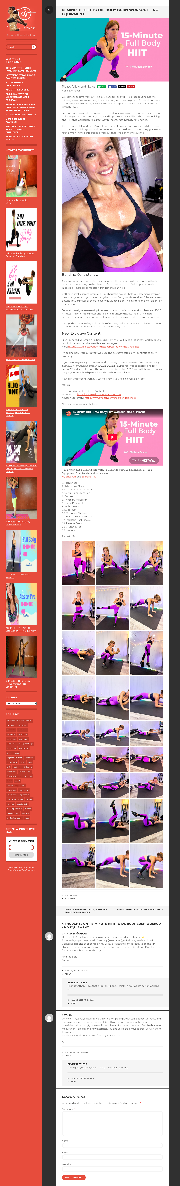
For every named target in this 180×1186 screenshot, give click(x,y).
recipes (29, 799)
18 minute (23, 734)
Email (65, 1152)
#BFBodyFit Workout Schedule (19, 720)
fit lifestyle (28, 767)
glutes (9, 781)
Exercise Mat (89, 476)
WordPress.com (28, 870)
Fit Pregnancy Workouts (21, 114)
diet (8, 767)
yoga (27, 818)
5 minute (10, 725)
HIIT (23, 785)
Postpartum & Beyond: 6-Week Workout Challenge (21, 129)
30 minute (11, 748)
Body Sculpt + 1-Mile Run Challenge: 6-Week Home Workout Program (20, 107)
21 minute (23, 739)
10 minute (22, 725)
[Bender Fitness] (21, 21)
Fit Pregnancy (25, 771)
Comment (68, 1109)
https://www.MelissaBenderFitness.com (99, 394)
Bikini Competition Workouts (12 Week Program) (17, 97)
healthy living (12, 785)
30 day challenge (26, 744)
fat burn (17, 767)
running (10, 804)
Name (65, 1140)
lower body (23, 790)
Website (66, 1164)
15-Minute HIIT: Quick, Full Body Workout (138, 910)
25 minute (11, 744)
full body (28, 776)
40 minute (23, 748)
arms (9, 753)
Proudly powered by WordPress (21, 867)
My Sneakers (69, 476)
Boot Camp (12, 762)
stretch (28, 809)
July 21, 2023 (71, 895)
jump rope (11, 790)
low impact (11, 795)
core (30, 762)
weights (25, 813)
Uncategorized (13, 813)
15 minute (22, 730)
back (17, 753)
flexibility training (14, 776)
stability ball (22, 804)
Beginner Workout (14, 758)
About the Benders (17, 90)
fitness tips (11, 771)
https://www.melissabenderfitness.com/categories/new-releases (103, 346)
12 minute (11, 730)
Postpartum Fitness (15, 799)
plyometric (24, 795)
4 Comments (71, 899)
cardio (22, 762)
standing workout (14, 809)
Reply (68, 974)
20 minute (11, 739)
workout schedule (14, 818)
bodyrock (29, 758)
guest (17, 781)
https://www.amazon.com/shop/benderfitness (110, 398)
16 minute (11, 734)
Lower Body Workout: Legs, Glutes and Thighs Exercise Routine (86, 911)
